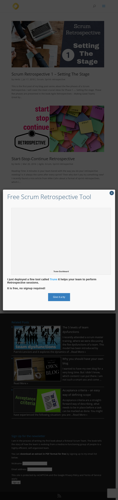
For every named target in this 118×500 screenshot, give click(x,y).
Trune (53, 279)
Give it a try (59, 297)
